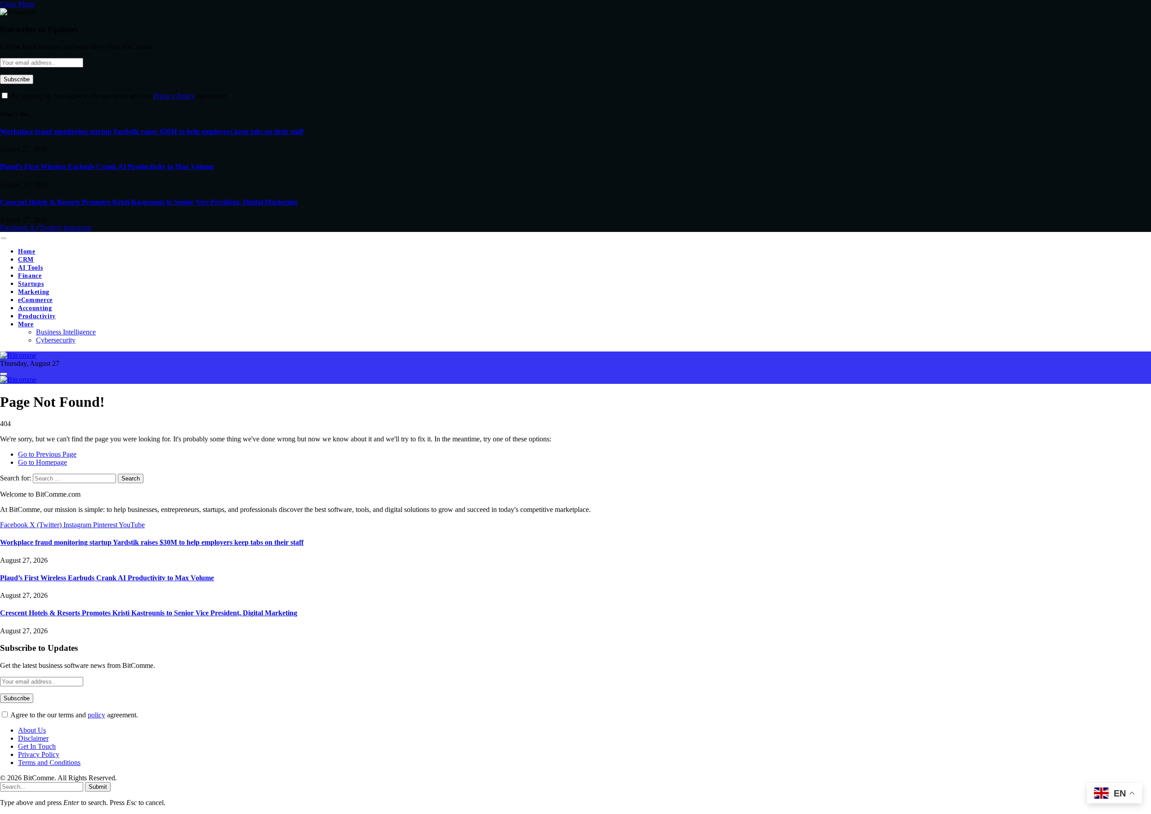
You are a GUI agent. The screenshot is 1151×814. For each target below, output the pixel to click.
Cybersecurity (56, 340)
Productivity (37, 316)
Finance (30, 275)
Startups (31, 283)
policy (96, 715)
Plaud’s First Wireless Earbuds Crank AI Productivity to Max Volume (107, 166)
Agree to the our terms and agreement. (73, 715)
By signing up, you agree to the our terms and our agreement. (118, 96)
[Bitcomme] (18, 355)
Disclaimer (33, 738)
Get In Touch (37, 746)
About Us (32, 730)
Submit (98, 786)
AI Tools (30, 267)
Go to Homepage (42, 462)
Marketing (33, 292)
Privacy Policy (174, 96)
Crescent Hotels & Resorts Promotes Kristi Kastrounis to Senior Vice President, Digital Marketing (148, 202)
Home (27, 251)
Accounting (35, 308)
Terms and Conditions (49, 762)
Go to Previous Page (47, 454)
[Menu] (3, 238)
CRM (26, 259)
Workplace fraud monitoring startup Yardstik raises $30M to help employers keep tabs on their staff (151, 131)
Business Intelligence (66, 332)
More (26, 324)
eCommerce (35, 300)
